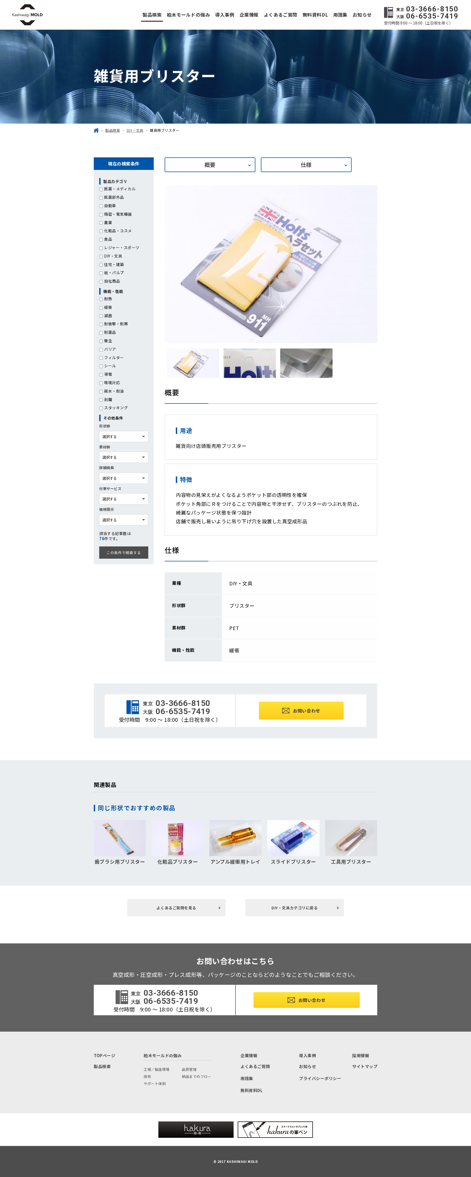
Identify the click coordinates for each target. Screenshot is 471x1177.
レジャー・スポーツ (122, 247)
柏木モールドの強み (188, 14)
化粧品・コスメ (118, 230)
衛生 (108, 340)
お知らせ (362, 14)
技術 (147, 1076)
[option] (271, 264)
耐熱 (108, 298)
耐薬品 (110, 332)
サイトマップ (365, 1066)
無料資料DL (315, 14)
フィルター (114, 357)
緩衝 (108, 307)
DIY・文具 (113, 256)
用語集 (340, 14)
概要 (210, 165)
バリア (110, 349)
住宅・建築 (114, 264)
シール (110, 365)
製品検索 (152, 14)
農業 (108, 222)
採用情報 (360, 1055)
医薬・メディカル (119, 188)
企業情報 (249, 14)
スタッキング (116, 407)
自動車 (110, 205)
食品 (108, 239)
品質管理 (189, 1069)
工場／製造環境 (157, 1069)
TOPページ (104, 1055)
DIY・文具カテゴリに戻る (294, 907)
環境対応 (112, 382)
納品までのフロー (196, 1076)
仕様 (306, 165)
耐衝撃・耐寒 (116, 323)
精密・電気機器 (118, 214)
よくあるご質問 (280, 14)
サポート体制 (155, 1083)
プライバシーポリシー (320, 1078)
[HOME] (96, 130)
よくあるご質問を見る (176, 907)
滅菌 (108, 315)
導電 (108, 374)
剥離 (108, 399)
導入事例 (224, 14)
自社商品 (112, 281)
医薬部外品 (114, 197)
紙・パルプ (114, 272)
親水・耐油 (114, 391)
